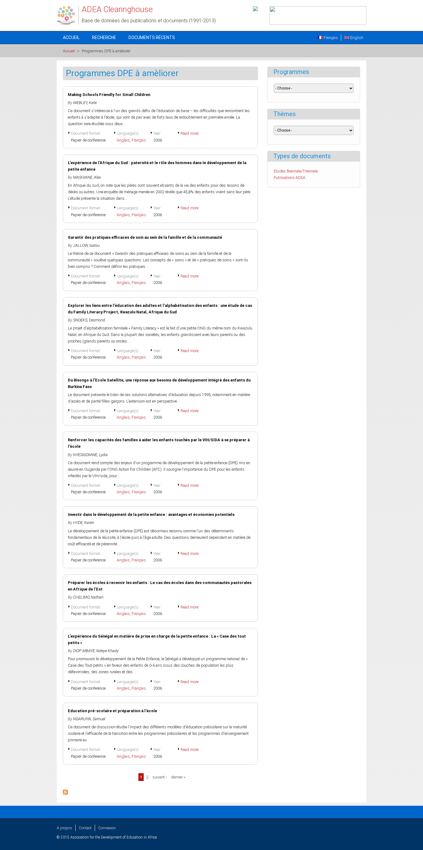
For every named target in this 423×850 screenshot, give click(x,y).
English (356, 37)
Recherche (104, 37)
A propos (64, 828)
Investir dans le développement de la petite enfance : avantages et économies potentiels (151, 514)
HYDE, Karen (83, 522)
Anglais (123, 140)
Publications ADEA (289, 177)
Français (330, 37)
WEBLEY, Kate (85, 102)
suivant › (159, 777)
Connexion (107, 828)
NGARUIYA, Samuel (89, 719)
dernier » (178, 777)
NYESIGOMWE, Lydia (90, 454)
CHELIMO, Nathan (88, 597)
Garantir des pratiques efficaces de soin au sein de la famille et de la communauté (145, 237)
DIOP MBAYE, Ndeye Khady (96, 650)
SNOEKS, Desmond (89, 320)
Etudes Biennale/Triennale (296, 171)
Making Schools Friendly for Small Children (109, 94)
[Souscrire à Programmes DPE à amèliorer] (65, 793)
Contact (85, 828)
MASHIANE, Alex (87, 177)
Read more (189, 133)
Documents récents (152, 37)
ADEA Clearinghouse (117, 9)
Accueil (71, 37)
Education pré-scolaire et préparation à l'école (112, 710)
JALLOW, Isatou (86, 245)
